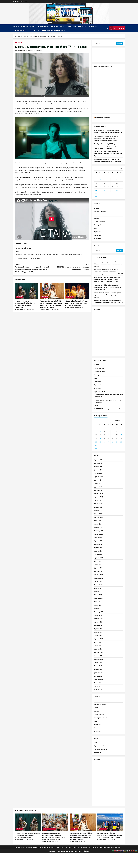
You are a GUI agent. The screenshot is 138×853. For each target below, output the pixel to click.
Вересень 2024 (98, 537)
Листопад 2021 (98, 652)
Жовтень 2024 (98, 534)
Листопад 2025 (98, 490)
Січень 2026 (97, 483)
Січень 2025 (97, 524)
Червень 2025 (98, 507)
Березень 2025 (98, 517)
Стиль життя (71, 26)
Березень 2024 (98, 558)
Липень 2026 (98, 463)
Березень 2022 (98, 639)
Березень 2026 (98, 477)
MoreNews (74, 851)
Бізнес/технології (27, 26)
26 (104, 190)
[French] (123, 851)
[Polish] (129, 851)
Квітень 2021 (98, 676)
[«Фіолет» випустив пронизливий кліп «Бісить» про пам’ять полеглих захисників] (26, 291)
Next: (73, 266)
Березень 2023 (98, 598)
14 (112, 183)
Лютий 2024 (97, 561)
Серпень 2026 (98, 460)
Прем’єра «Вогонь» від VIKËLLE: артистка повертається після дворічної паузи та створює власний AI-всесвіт (51, 304)
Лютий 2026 (98, 480)
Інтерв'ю (97, 218)
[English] (121, 851)
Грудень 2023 (98, 568)
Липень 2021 (98, 666)
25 (100, 190)
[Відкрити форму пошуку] (107, 28)
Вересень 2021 (98, 659)
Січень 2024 (97, 564)
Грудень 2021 (98, 649)
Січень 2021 (97, 686)
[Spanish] (134, 851)
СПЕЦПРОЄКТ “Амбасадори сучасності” (51, 30)
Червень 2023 (98, 588)
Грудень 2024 (98, 527)
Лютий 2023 (97, 602)
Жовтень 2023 (98, 575)
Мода (62, 26)
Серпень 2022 (98, 622)
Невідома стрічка (102, 117)
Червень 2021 (98, 669)
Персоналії (82, 26)
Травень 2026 (98, 470)
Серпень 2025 (98, 500)
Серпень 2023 (98, 581)
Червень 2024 (98, 548)
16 (121, 183)
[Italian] (127, 851)
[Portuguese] (132, 851)
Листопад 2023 (98, 571)
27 (108, 190)
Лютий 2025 (97, 520)
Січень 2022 (97, 646)
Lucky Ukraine (69, 12)
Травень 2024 (98, 551)
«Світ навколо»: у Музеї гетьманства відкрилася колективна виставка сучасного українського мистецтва (106, 138)
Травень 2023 (98, 591)
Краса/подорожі (43, 26)
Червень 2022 (98, 629)
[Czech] (117, 851)
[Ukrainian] (136, 851)
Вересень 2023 (98, 578)
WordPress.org (97, 753)
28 (112, 190)
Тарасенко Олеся (20, 30)
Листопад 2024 (98, 531)
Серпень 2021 (98, 662)
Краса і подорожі (99, 221)
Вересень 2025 (98, 497)
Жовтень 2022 (98, 615)
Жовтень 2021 (98, 656)
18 (100, 187)
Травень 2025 (98, 510)
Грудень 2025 (98, 487)
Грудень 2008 (98, 690)
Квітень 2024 (98, 554)
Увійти (96, 742)
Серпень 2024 (98, 541)
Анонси (16, 26)
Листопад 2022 (98, 612)
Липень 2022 (98, 625)
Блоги (32, 30)
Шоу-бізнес (93, 26)
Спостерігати (119, 28)
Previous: (32, 268)
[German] (125, 851)
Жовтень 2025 (98, 493)
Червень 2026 (98, 466)
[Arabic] (113, 851)
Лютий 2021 (97, 683)
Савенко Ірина (20, 50)
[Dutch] (119, 851)
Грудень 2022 (98, 608)
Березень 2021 (98, 679)
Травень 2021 (98, 673)
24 (96, 190)
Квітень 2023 (98, 595)
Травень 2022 (98, 632)
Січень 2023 (97, 605)
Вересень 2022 (98, 619)
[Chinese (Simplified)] (115, 851)
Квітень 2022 (98, 635)
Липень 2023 (98, 585)
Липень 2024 (98, 544)
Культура (54, 26)
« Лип (95, 197)
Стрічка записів (99, 746)
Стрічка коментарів (100, 749)
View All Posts (36, 258)
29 (117, 190)
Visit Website (22, 258)
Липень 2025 (98, 504)
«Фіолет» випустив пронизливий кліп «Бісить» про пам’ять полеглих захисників (25, 304)
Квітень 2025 (98, 514)
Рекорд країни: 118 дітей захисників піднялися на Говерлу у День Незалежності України (108, 153)
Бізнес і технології (100, 211)
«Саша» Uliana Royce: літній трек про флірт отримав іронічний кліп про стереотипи (76, 303)
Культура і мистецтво (101, 225)
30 (121, 190)
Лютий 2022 (97, 642)
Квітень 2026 (98, 473)
